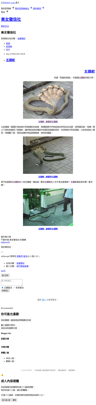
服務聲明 (71, 370)
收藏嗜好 (22, 39)
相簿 (8, 43)
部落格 (9, 46)
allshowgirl (5, 242)
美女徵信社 (11, 19)
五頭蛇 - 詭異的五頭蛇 (48, 177)
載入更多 (5, 275)
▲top (3, 271)
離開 (14, 400)
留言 (25, 256)
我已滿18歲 (6, 400)
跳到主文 (5, 26)
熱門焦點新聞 (22, 266)
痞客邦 (20, 256)
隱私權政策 (62, 370)
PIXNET (29, 370)
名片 (8, 49)
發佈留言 (5, 291)
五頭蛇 (10, 60)
